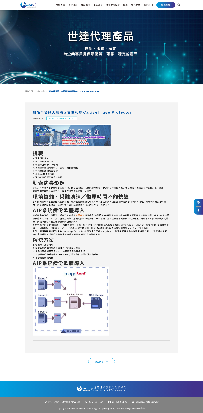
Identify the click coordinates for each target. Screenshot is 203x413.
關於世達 (60, 4)
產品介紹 (73, 4)
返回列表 (99, 361)
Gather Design (124, 408)
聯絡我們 (148, 4)
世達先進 (29, 91)
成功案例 (85, 4)
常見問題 (135, 4)
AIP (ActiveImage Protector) (61, 118)
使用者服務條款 (139, 408)
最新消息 (98, 4)
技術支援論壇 (113, 4)
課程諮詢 (165, 4)
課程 (125, 4)
